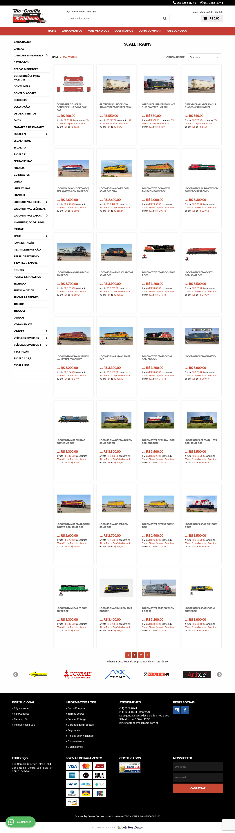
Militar (19, 229)
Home (194, 12)
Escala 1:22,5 (22, 358)
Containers (22, 86)
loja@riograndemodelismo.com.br (138, 723)
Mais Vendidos (98, 30)
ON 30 (17, 236)
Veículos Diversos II (27, 344)
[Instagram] (176, 710)
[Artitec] (197, 674)
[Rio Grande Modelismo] (185, 710)
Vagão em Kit (23, 324)
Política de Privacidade (80, 735)
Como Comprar (150, 30)
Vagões (19, 331)
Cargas (19, 48)
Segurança (74, 730)
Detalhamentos (25, 113)
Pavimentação (24, 242)
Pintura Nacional (26, 263)
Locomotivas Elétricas (30, 208)
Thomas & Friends (26, 297)
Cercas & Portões (26, 69)
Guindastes (22, 174)
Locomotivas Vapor (27, 215)
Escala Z (20, 154)
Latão (18, 181)
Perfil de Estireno (26, 256)
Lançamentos (72, 30)
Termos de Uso (76, 713)
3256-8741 (186, 2)
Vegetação (21, 351)
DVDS (17, 120)
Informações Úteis (81, 702)
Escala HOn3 (22, 140)
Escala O (20, 147)
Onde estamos (76, 741)
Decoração (22, 106)
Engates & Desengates (29, 127)
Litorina (20, 195)
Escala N (20, 134)
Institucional (23, 702)
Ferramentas (23, 161)
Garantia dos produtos (81, 724)
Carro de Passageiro (28, 55)
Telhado (20, 283)
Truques (20, 310)
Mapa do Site (206, 12)
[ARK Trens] (117, 674)
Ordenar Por (175, 57)
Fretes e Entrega (77, 719)
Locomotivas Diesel (27, 202)
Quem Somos (124, 30)
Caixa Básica (22, 41)
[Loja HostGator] (129, 827)
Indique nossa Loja (24, 724)
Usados (19, 317)
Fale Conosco (177, 30)
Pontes (19, 270)
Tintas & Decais (24, 290)
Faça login (91, 11)
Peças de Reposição (27, 249)
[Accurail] (78, 674)
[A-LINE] (38, 674)
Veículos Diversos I (27, 338)
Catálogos (21, 62)
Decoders (20, 100)
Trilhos (19, 304)
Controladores (25, 93)
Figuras (19, 168)
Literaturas (22, 188)
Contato (219, 12)
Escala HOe (21, 365)
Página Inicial (21, 708)
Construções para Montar (27, 77)
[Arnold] (157, 674)
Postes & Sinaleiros (27, 276)
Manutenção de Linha (29, 222)
